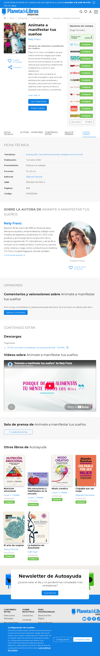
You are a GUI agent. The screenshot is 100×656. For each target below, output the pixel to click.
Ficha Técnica (8, 133)
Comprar (86, 44)
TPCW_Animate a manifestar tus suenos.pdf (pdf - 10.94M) (36, 347)
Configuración (63, 639)
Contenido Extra (51, 133)
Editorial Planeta (34, 177)
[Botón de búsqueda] (81, 12)
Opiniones (37, 132)
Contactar (26, 620)
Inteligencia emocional (71, 154)
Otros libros (86, 133)
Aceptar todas (83, 639)
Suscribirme (50, 593)
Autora (24, 132)
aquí (14, 5)
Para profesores (45, 623)
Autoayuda (31, 154)
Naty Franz (13, 223)
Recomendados (11, 623)
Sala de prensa (69, 133)
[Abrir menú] (96, 11)
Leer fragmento (38, 101)
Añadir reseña (37, 108)
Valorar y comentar (15, 312)
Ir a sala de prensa (18, 432)
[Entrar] (89, 11)
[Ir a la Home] (5, 18)
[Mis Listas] (85, 11)
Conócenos (27, 615)
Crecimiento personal (48, 154)
